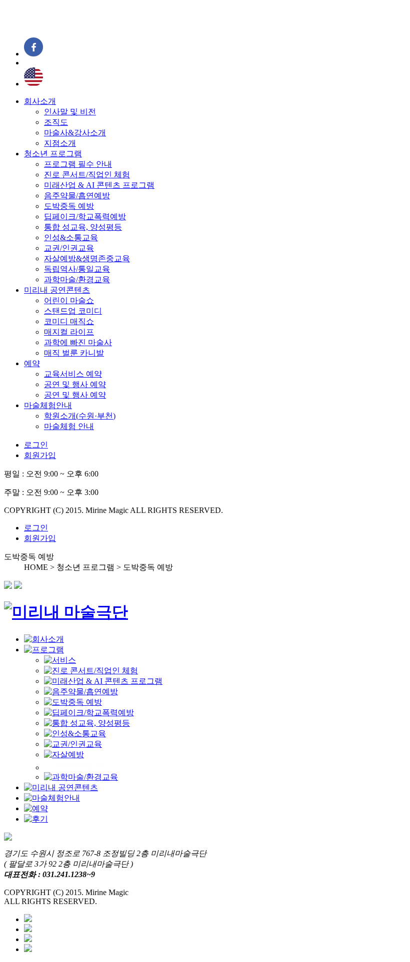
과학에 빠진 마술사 (78, 342)
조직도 (56, 122)
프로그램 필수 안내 (78, 164)
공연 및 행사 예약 (75, 384)
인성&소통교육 (71, 237)
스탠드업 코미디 (73, 311)
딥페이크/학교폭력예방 (85, 216)
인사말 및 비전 (70, 111)
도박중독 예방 (69, 206)
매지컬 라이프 (69, 332)
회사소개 (40, 101)
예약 (32, 363)
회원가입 (40, 455)
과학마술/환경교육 (77, 279)
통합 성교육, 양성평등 (83, 227)
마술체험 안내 (69, 426)
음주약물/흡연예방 (77, 195)
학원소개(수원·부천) (80, 416)
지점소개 (60, 143)
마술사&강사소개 (75, 132)
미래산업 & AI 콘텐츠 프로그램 (99, 185)
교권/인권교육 (69, 248)
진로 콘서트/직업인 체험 (87, 174)
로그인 (36, 445)
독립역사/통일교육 (77, 269)
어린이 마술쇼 (69, 300)
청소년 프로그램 (53, 153)
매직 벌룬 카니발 (74, 353)
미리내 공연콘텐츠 (57, 290)
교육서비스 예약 (73, 374)
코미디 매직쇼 (69, 321)
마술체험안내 (48, 405)
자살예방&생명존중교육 (87, 258)
